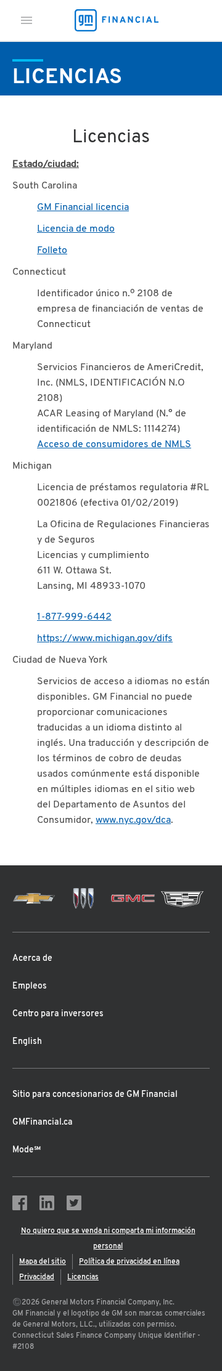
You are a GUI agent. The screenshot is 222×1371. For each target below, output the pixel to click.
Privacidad (36, 1277)
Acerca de (32, 958)
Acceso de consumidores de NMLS (114, 445)
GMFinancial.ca (42, 1122)
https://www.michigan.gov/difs (105, 639)
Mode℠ (26, 1150)
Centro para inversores (58, 1014)
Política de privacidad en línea (129, 1262)
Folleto (52, 251)
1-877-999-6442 (74, 617)
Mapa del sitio (42, 1262)
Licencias (83, 1277)
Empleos (29, 986)
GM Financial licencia (83, 207)
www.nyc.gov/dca (133, 820)
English (27, 1042)
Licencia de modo (76, 229)
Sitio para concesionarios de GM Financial (95, 1095)
